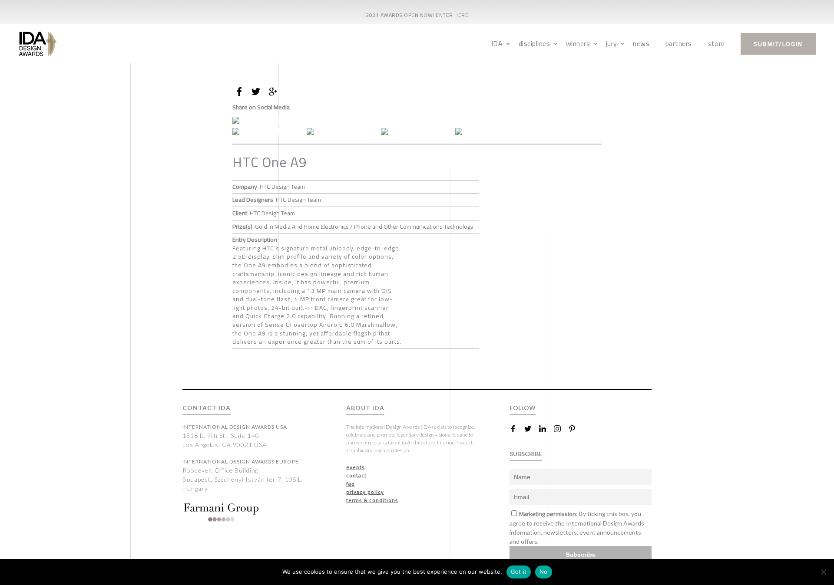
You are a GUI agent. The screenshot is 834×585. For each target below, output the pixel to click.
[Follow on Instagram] (561, 428)
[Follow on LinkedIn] (546, 428)
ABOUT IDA (365, 407)
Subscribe (581, 554)
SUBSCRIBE (526, 453)
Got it (519, 571)
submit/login (778, 43)
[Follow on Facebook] (516, 428)
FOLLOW (523, 407)
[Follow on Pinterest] (575, 428)
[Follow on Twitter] (531, 428)
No (543, 571)
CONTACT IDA (206, 407)
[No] (823, 572)
